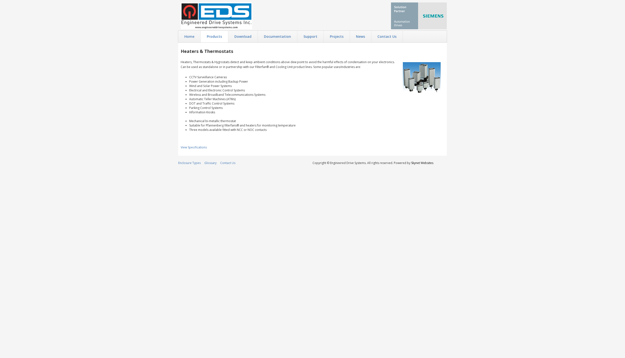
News (360, 36)
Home (189, 36)
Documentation (277, 36)
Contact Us (386, 36)
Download (242, 36)
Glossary (210, 163)
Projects (337, 36)
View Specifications (194, 147)
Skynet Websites (422, 163)
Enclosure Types (189, 163)
